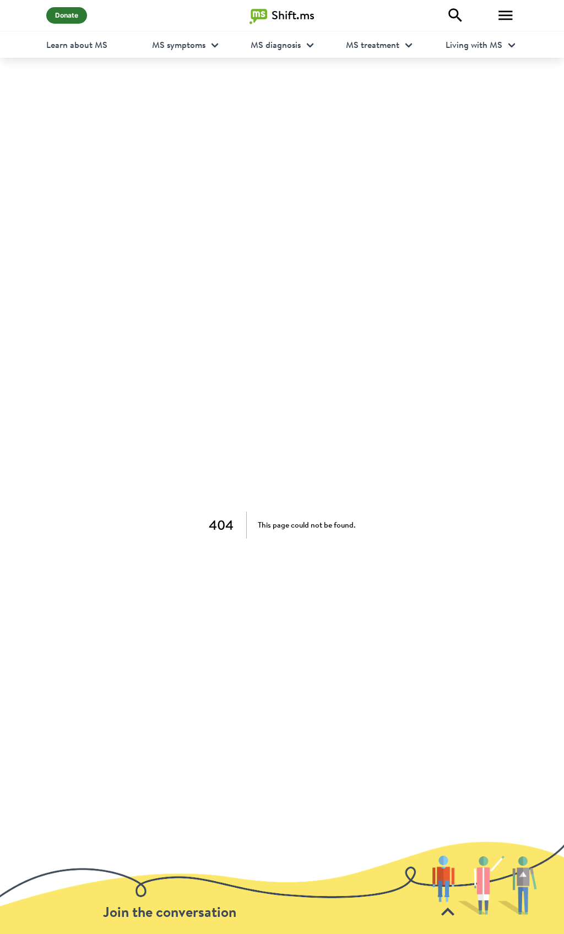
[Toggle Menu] (505, 15)
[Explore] (455, 15)
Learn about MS (76, 45)
